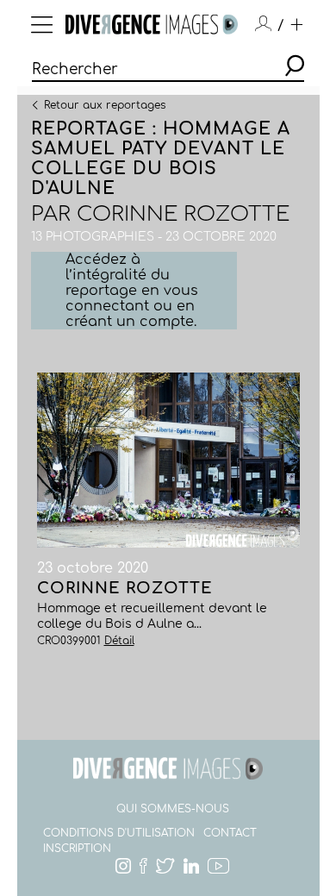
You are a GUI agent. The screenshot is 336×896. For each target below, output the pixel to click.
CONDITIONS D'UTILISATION (119, 833)
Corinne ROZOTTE (183, 214)
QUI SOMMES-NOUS (172, 809)
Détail (119, 641)
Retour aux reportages (104, 104)
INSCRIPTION (77, 849)
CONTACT (230, 833)
